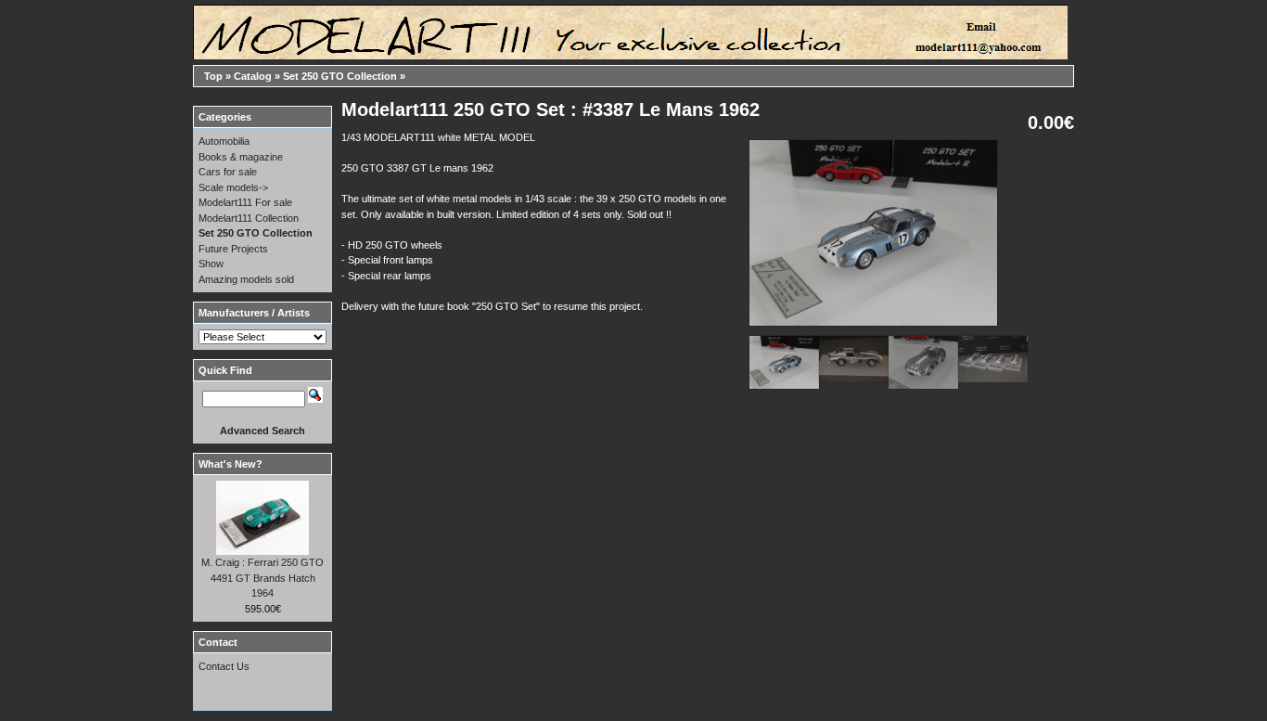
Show (211, 263)
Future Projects (233, 248)
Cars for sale (227, 171)
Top (213, 76)
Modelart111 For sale (245, 202)
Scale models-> (233, 187)
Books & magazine (240, 156)
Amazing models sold (246, 279)
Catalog (253, 76)
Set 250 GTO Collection (340, 76)
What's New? (230, 464)
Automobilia (224, 141)
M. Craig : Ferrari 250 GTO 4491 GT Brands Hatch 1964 (262, 578)
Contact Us (224, 666)
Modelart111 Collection (248, 218)
